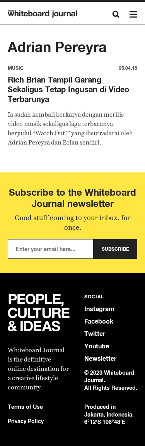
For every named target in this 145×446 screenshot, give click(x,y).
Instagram (99, 309)
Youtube (96, 346)
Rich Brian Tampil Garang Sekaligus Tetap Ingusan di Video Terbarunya (68, 89)
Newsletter (100, 358)
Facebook (98, 321)
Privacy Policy (26, 421)
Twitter (94, 334)
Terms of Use (25, 406)
